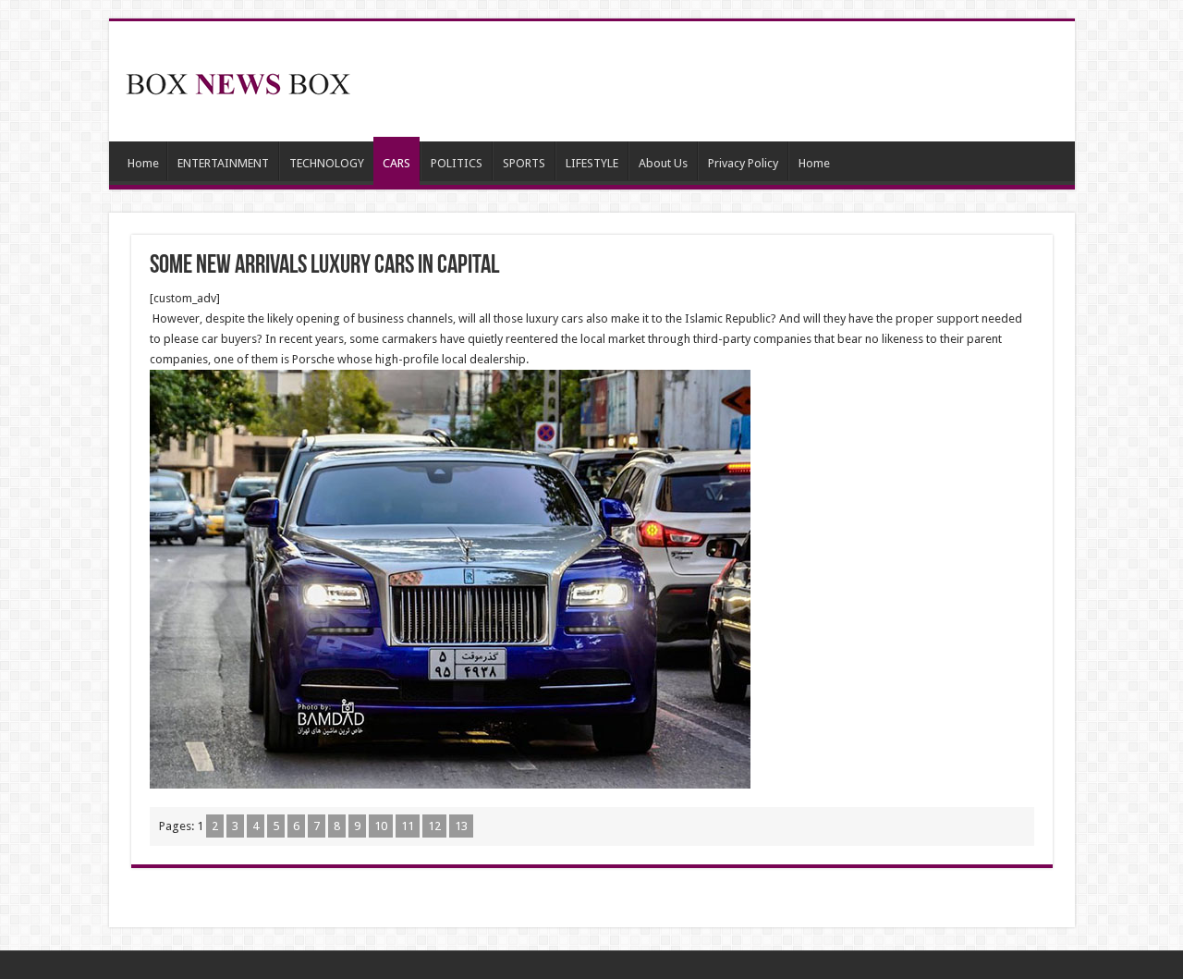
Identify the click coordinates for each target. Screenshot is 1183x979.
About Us (663, 163)
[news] (238, 80)
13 (461, 826)
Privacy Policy (743, 163)
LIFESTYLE (592, 163)
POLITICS (456, 163)
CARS (396, 163)
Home (143, 163)
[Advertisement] (724, 81)
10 (380, 826)
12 (434, 826)
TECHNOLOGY (326, 163)
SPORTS (524, 163)
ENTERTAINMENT (223, 163)
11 (407, 826)
